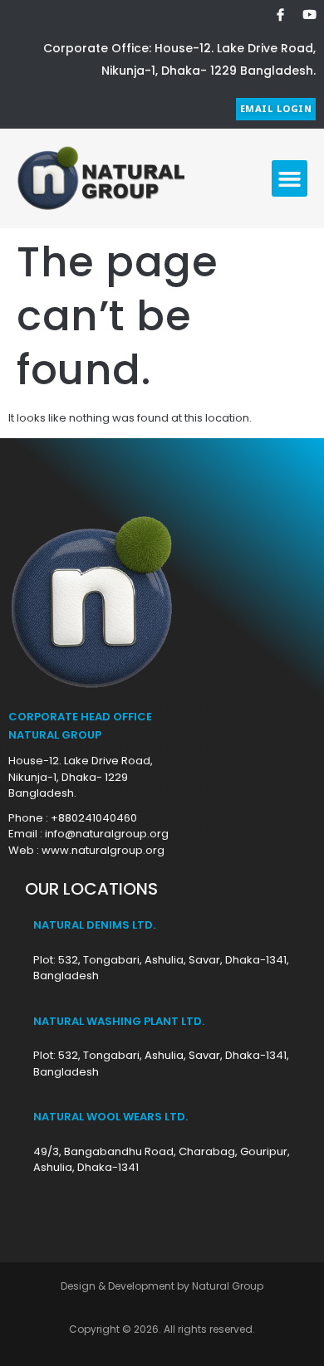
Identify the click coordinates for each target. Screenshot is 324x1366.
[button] (290, 178)
